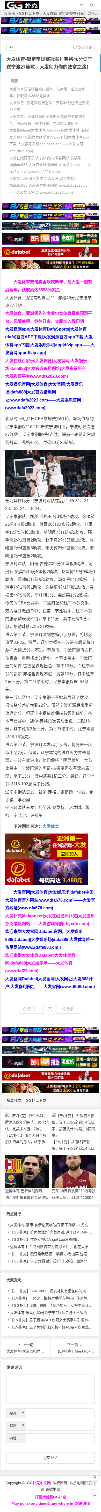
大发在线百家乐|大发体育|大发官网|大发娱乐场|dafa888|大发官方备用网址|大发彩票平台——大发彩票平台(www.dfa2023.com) (49, 369)
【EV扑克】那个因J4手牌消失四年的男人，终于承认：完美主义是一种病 (25, 1141)
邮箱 (16, 1426)
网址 (13, 1438)
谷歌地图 (53, 1489)
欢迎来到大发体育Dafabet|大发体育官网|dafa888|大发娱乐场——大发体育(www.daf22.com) (40, 963)
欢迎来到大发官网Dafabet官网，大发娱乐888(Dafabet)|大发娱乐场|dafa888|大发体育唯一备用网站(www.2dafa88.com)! (49, 939)
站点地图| (77, 1483)
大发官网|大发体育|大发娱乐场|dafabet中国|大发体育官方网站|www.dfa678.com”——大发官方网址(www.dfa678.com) (50, 900)
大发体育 (50, 826)
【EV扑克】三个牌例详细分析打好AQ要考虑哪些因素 (53, 1327)
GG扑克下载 (29, 13)
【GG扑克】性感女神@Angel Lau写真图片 (45, 1239)
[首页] (94, 1476)
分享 (70, 1009)
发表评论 (84, 47)
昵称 (16, 1413)
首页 (11, 13)
